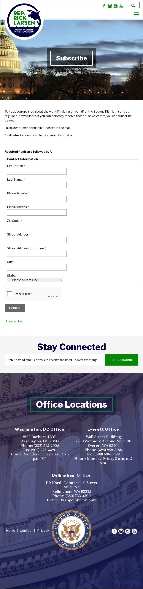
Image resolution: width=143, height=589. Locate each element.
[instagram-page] (116, 6)
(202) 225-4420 (43, 450)
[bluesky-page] (110, 6)
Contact (26, 530)
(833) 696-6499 (107, 454)
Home (10, 530)
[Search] (133, 5)
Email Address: (18, 207)
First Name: (16, 166)
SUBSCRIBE (125, 359)
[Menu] (136, 14)
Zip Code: (14, 221)
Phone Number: (18, 193)
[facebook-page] (104, 6)
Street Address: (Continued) (26, 248)
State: (11, 275)
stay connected (71, 347)
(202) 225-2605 (46, 446)
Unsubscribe (14, 321)
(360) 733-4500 (78, 496)
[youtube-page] (121, 6)
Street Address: (18, 234)
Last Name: (16, 179)
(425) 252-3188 (110, 450)
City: (10, 262)
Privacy (43, 530)
